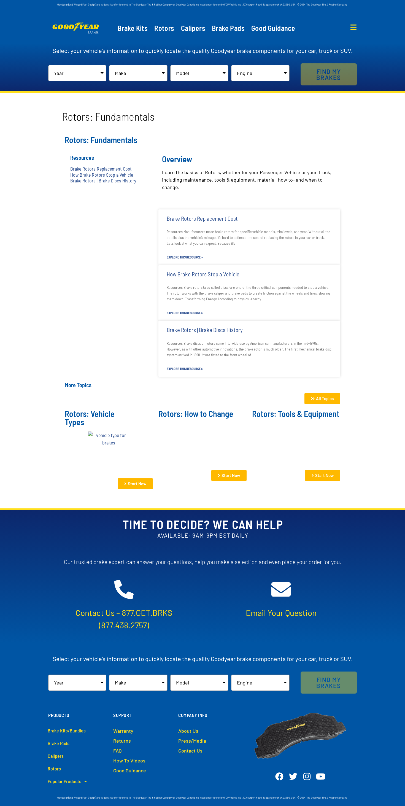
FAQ (117, 751)
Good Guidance (273, 28)
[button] (329, 74)
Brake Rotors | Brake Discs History (103, 180)
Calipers (193, 28)
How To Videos (129, 761)
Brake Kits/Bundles (67, 730)
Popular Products (64, 781)
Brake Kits (133, 28)
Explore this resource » (185, 257)
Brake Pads (228, 28)
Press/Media (192, 741)
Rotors (164, 28)
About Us (188, 731)
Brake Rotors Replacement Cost (101, 169)
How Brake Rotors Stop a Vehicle (101, 175)
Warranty (123, 731)
